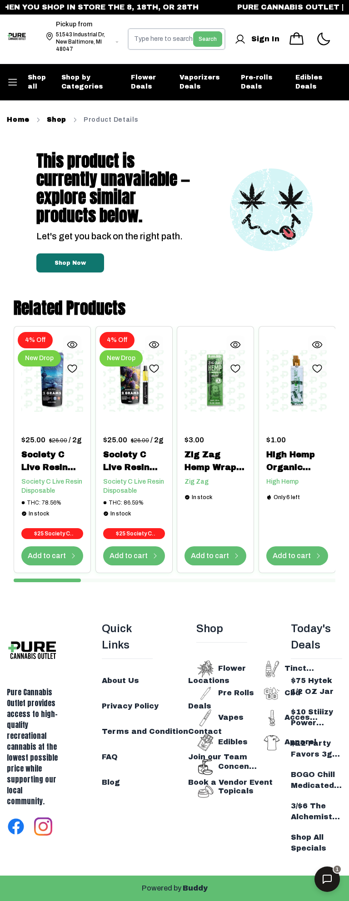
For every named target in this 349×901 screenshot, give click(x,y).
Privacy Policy (130, 706)
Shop (56, 119)
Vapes (231, 717)
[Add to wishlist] (72, 368)
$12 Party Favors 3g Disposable (313, 749)
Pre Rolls (236, 693)
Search (208, 39)
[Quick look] (72, 345)
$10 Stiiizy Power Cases (312, 718)
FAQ (110, 757)
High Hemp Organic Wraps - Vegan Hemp (294, 462)
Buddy (195, 888)
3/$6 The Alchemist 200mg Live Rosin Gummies (314, 812)
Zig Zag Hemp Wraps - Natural (212, 462)
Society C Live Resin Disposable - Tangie (48, 462)
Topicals (236, 791)
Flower (232, 668)
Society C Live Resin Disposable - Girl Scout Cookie (130, 462)
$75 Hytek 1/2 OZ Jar (312, 686)
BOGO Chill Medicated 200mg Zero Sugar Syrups (316, 781)
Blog (111, 782)
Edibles (233, 742)
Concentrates (237, 766)
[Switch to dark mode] (323, 39)
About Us (120, 680)
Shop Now (70, 263)
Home (18, 119)
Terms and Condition (145, 731)
